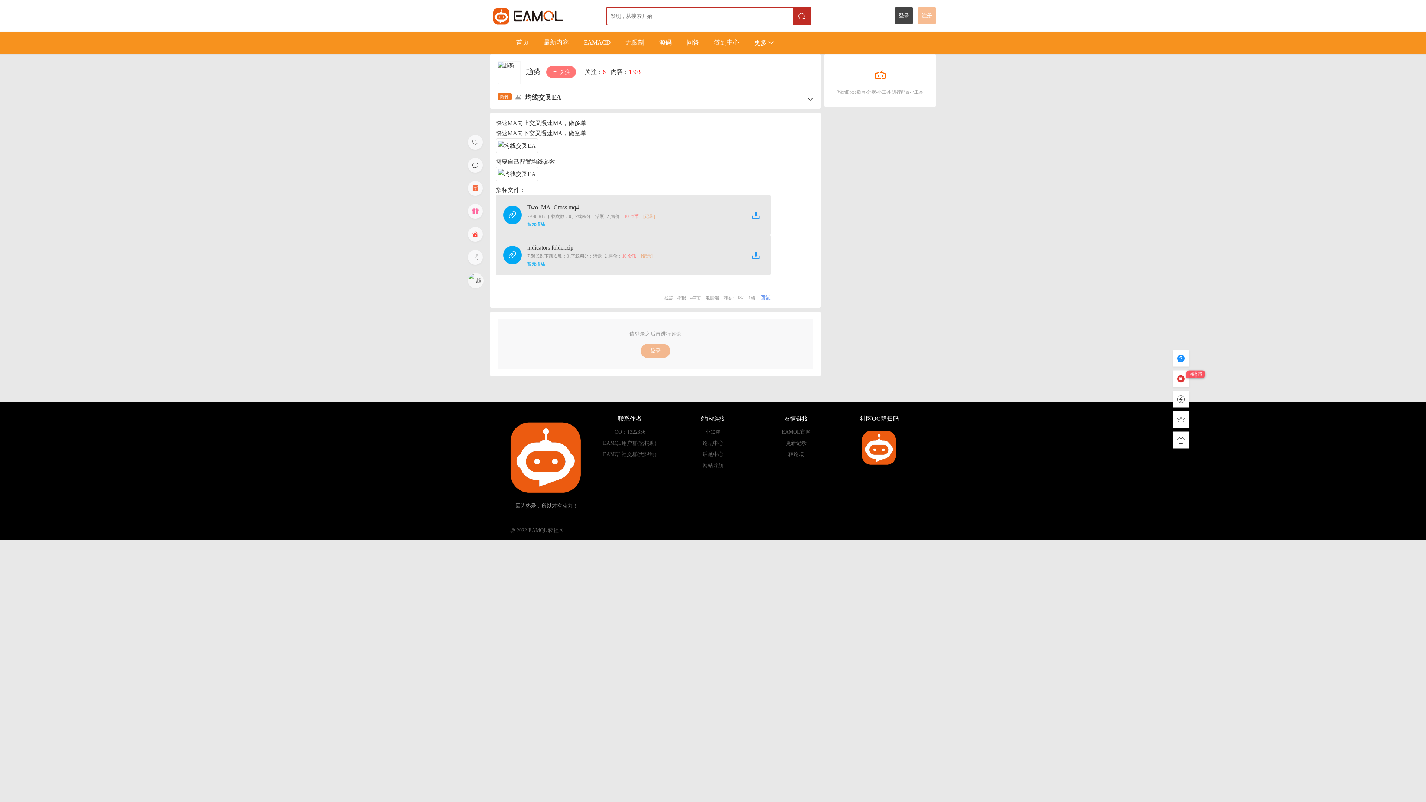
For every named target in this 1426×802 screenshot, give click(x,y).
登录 (904, 16)
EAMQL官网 (796, 432)
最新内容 (556, 42)
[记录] (649, 216)
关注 (564, 72)
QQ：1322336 (630, 432)
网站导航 (713, 465)
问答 (693, 42)
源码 (665, 42)
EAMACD (597, 42)
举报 (681, 297)
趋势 (534, 71)
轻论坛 (796, 454)
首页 (522, 42)
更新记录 (796, 443)
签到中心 (726, 42)
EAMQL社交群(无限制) (630, 454)
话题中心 (713, 454)
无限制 (634, 42)
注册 (927, 16)
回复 (765, 297)
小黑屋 (713, 432)
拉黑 (668, 297)
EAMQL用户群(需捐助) (630, 443)
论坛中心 (713, 443)
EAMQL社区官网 (541, 16)
